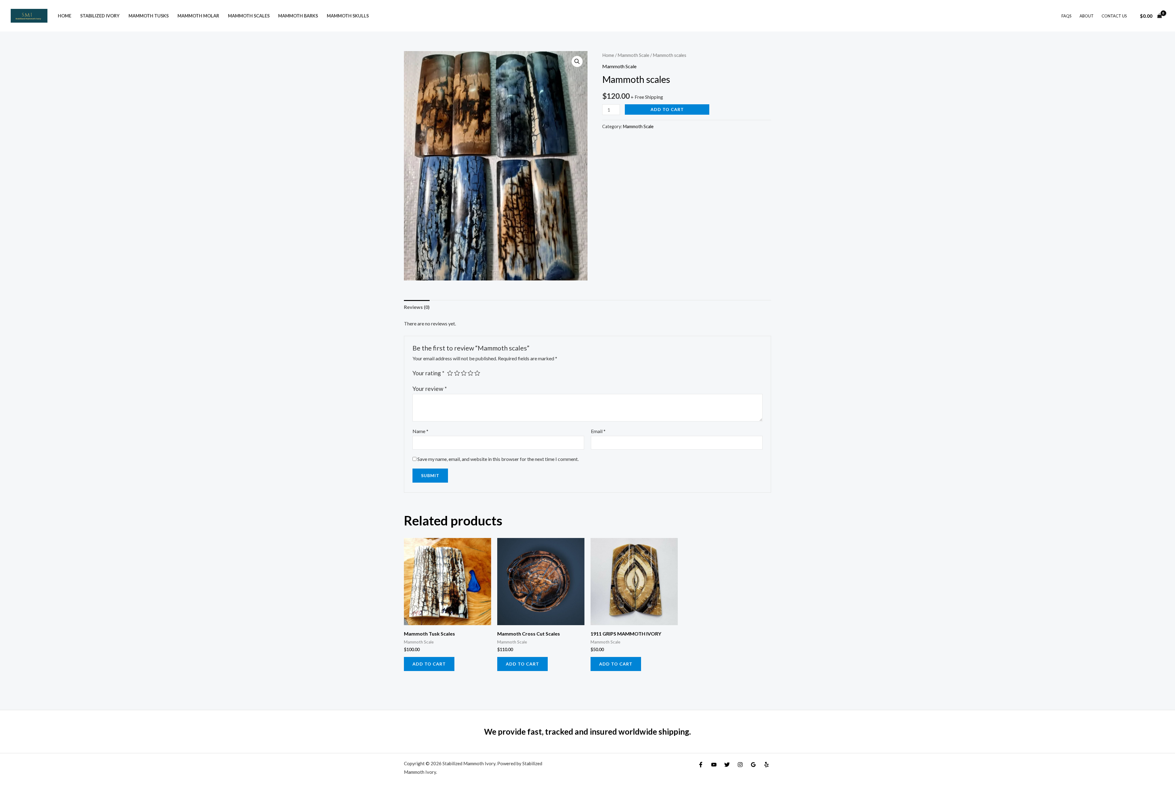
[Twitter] (727, 764)
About (1087, 15)
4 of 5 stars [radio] (470, 373)
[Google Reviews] (753, 764)
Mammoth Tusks (149, 15)
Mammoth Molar (198, 15)
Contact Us (1114, 15)
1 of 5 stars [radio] (450, 373)
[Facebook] (700, 764)
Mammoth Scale (633, 55)
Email (598, 431)
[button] (577, 61)
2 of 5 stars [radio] (457, 373)
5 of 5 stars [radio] (477, 373)
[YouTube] (714, 764)
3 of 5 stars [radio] (464, 373)
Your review (429, 388)
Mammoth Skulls (348, 15)
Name (420, 431)
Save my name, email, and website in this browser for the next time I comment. (498, 459)
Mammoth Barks (298, 15)
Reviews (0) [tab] (417, 307)
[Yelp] (766, 764)
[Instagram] (740, 764)
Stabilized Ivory (100, 15)
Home (64, 15)
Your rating (428, 372)
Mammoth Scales (249, 15)
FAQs (1066, 15)
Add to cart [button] (429, 663)
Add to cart (667, 109)
